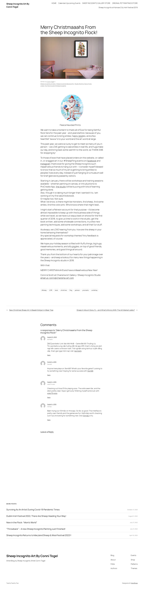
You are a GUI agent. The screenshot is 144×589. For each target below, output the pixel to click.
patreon (77, 290)
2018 (50, 290)
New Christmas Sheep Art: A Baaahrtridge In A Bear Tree (31, 310)
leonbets (50, 339)
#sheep (44, 290)
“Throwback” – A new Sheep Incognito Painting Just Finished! (35, 529)
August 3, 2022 (133, 516)
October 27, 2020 (132, 510)
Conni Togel (50, 82)
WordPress (134, 583)
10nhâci (49, 407)
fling (70, 290)
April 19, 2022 (134, 535)
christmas (64, 290)
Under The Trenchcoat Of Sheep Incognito (53, 86)
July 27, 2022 (134, 522)
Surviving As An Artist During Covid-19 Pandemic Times (33, 509)
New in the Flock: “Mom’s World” (21, 522)
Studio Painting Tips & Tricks (83, 84)
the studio (61, 186)
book (56, 290)
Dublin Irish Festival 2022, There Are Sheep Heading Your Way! (36, 516)
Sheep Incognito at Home (48, 84)
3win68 (49, 364)
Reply (49, 355)
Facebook (91, 160)
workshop (94, 290)
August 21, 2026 (52, 337)
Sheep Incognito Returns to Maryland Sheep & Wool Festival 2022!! (38, 535)
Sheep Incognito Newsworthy (65, 84)
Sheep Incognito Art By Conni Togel (17, 5)
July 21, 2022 (134, 529)
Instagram (45, 163)
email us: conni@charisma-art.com (57, 278)
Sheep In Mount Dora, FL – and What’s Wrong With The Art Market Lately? (106, 310)
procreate (85, 290)
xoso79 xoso (51, 384)
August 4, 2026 (52, 362)
